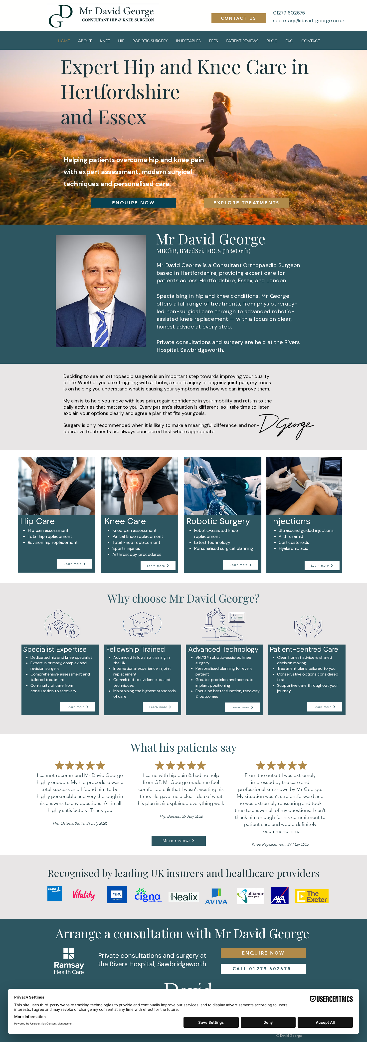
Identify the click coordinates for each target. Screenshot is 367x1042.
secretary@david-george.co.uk (309, 20)
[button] (105, 41)
